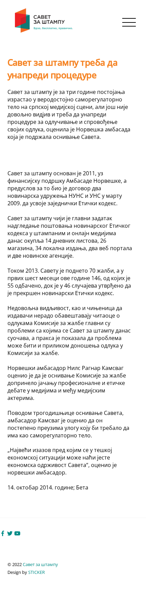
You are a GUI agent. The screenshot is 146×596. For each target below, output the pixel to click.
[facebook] (2, 532)
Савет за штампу (40, 564)
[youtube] (17, 532)
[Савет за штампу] (44, 31)
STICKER (36, 572)
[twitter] (10, 532)
